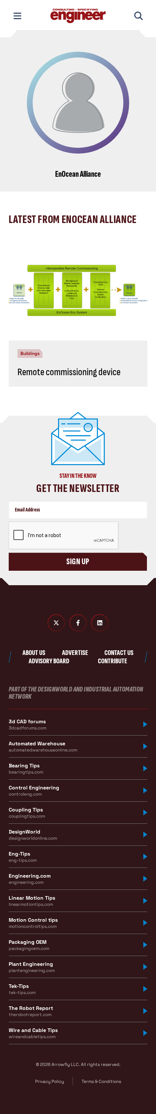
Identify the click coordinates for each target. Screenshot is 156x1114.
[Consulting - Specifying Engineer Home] (78, 16)
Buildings (30, 353)
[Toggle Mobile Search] (138, 16)
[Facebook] (78, 622)
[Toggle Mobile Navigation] (17, 16)
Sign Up (77, 561)
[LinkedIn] (99, 622)
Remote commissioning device (68, 372)
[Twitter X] (56, 622)
